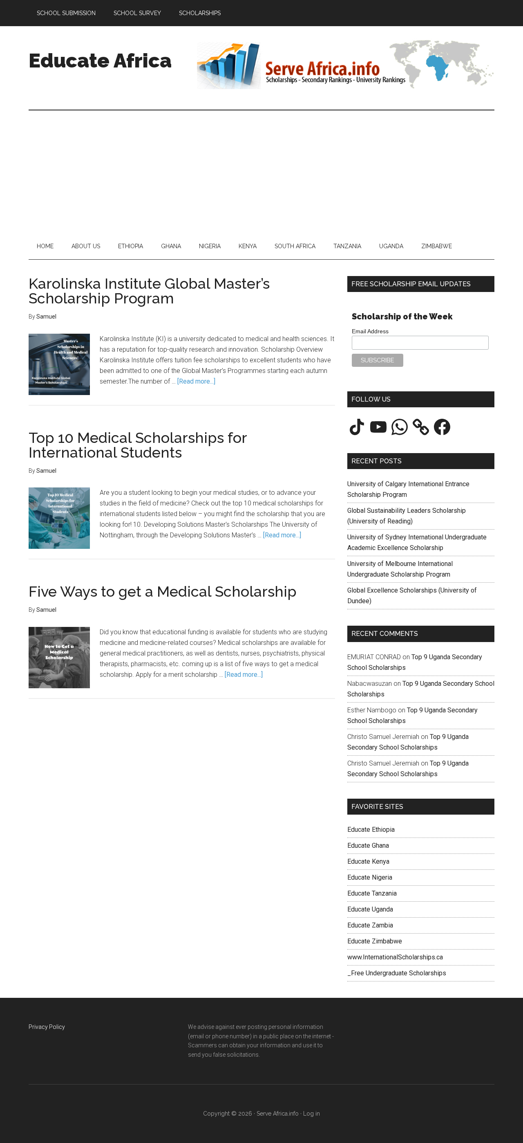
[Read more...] (196, 381)
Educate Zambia (370, 925)
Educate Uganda (370, 909)
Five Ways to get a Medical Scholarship (163, 591)
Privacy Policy (47, 1027)
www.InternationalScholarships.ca (395, 957)
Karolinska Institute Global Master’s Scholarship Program (149, 291)
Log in (311, 1113)
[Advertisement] (261, 172)
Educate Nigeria (369, 877)
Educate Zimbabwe (374, 941)
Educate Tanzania (372, 893)
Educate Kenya (368, 861)
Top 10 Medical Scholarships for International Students (138, 445)
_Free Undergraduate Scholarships (396, 973)
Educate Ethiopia (371, 829)
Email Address (370, 331)
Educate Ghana (368, 845)
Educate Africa (100, 60)
